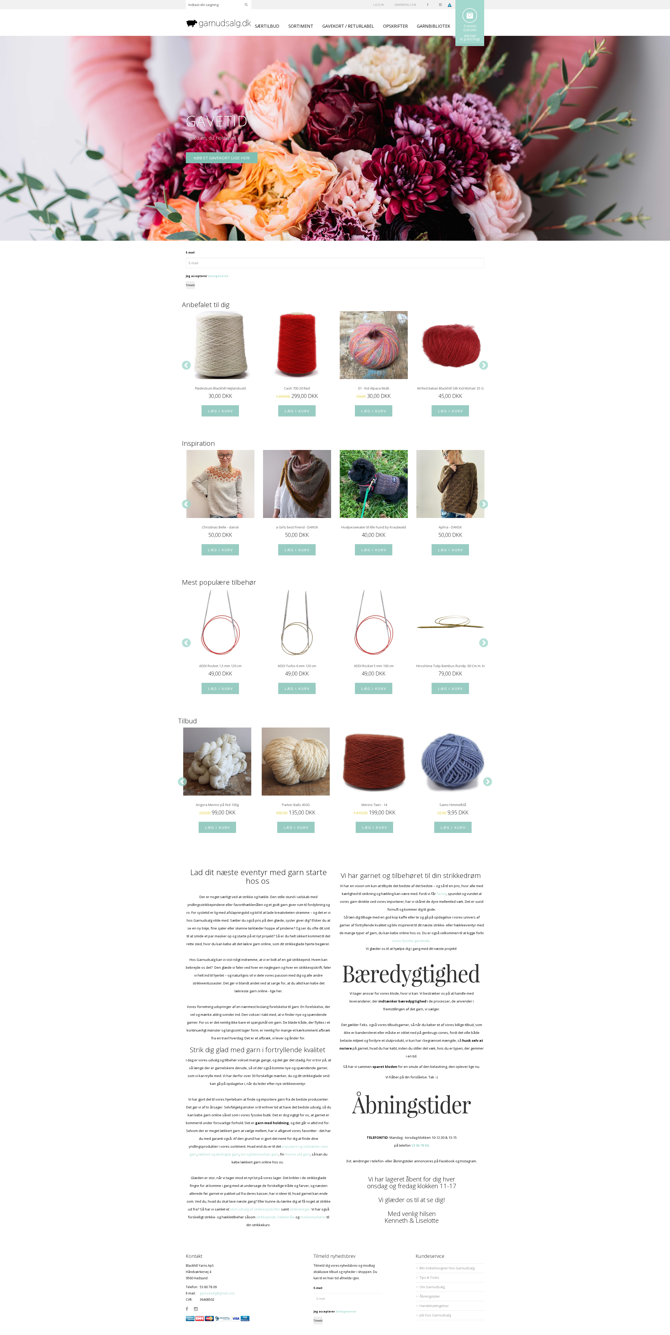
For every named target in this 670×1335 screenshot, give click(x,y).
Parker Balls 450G (296, 804)
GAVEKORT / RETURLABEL (348, 26)
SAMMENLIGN (405, 5)
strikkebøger (300, 1209)
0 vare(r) (470, 26)
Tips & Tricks (429, 1277)
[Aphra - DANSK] (450, 484)
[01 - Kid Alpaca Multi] (373, 345)
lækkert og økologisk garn (218, 1154)
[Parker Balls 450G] (296, 762)
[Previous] (186, 365)
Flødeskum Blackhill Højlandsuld (220, 388)
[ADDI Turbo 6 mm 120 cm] (297, 623)
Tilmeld (190, 285)
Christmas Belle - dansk (220, 527)
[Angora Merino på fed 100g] (217, 762)
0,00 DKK (469, 30)
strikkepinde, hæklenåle (275, 1217)
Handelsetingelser (434, 1305)
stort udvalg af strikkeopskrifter (255, 1209)
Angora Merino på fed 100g (217, 804)
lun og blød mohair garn (259, 1154)
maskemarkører (313, 1217)
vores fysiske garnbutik (410, 940)
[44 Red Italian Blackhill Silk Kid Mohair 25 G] (450, 345)
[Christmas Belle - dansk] (220, 484)
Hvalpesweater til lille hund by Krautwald (373, 527)
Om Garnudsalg (432, 1287)
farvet (441, 893)
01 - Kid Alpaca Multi (373, 388)
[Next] (483, 365)
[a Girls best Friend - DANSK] (297, 484)
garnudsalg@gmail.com (217, 1293)
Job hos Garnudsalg (435, 1315)
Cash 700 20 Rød (297, 388)
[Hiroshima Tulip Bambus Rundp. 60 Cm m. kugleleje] (450, 623)
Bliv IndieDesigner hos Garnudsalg (447, 1268)
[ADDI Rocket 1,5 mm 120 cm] (220, 623)
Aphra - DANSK (450, 527)
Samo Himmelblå (452, 804)
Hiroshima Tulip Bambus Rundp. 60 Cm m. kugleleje (450, 665)
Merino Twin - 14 (374, 804)
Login (378, 5)
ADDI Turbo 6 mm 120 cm (297, 665)
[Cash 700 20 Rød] (297, 345)
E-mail (190, 252)
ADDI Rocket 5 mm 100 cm (374, 665)
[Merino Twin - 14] (374, 762)
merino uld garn (297, 1154)
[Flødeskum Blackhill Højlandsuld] (220, 345)
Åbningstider (430, 1296)
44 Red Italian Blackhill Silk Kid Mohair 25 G (450, 388)
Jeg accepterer (207, 276)
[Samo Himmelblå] (453, 762)
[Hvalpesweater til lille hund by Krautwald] (373, 484)
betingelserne (218, 276)
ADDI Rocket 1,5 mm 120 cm (220, 665)
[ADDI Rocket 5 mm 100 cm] (373, 623)
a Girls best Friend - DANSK (297, 527)
